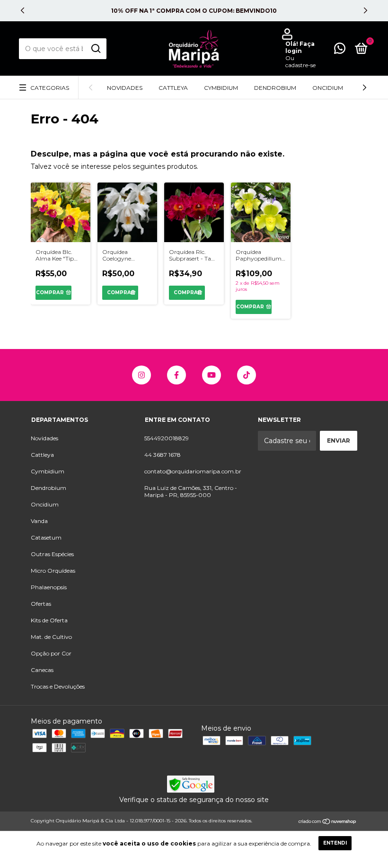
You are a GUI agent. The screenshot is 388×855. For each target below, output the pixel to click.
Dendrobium (275, 87)
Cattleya (173, 87)
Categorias (49, 87)
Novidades (124, 87)
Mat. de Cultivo (51, 636)
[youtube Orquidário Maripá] (211, 375)
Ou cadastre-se (300, 61)
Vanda (39, 520)
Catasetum (46, 537)
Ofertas (41, 603)
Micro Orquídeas (53, 570)
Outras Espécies (52, 554)
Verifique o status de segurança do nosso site (194, 799)
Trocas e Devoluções (58, 686)
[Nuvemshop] (327, 822)
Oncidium (327, 87)
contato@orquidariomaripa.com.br (192, 471)
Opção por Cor (51, 653)
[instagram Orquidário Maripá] (141, 375)
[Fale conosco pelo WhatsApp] (339, 50)
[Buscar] (95, 48)
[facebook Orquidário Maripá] (176, 375)
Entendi (335, 843)
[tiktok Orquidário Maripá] (246, 375)
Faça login (300, 47)
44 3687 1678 (162, 454)
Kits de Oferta (49, 620)
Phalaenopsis (49, 587)
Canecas (42, 669)
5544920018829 (166, 438)
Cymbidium (221, 87)
